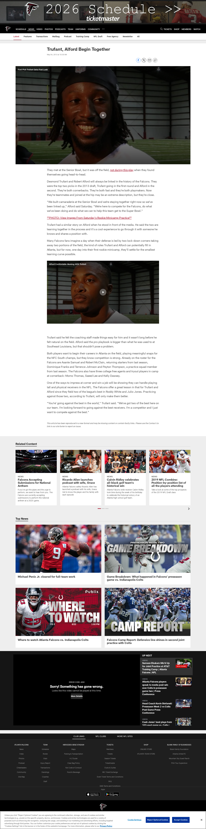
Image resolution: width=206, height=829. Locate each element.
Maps (73, 749)
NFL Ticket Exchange (110, 772)
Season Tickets (110, 758)
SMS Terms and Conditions (110, 786)
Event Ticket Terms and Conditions (110, 777)
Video (21, 754)
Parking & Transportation (73, 754)
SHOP (146, 745)
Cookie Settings (134, 820)
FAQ (110, 781)
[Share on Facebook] (138, 62)
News (21, 749)
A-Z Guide (73, 758)
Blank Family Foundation (179, 749)
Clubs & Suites (110, 768)
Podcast (21, 763)
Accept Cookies (181, 820)
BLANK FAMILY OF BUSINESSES (179, 745)
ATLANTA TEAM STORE (146, 754)
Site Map (21, 777)
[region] (103, 820)
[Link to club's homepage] (7, 28)
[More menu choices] (103, 29)
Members (110, 749)
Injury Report (45, 763)
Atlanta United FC (179, 754)
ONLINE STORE (146, 749)
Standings (45, 772)
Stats (45, 758)
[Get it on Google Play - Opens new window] (112, 795)
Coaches (45, 777)
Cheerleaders (21, 768)
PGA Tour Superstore (179, 763)
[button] (103, 115)
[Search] (161, 29)
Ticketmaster (110, 763)
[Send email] (149, 62)
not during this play (121, 170)
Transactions (45, 768)
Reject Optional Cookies (157, 820)
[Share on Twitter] (144, 62)
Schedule (45, 749)
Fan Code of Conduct (73, 768)
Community (21, 772)
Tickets (110, 754)
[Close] (201, 820)
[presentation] (189, 509)
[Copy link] (155, 60)
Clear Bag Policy (73, 763)
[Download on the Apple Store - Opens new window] (93, 794)
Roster (45, 754)
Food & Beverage (73, 772)
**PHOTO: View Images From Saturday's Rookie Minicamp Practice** (89, 217)
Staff (45, 781)
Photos (21, 758)
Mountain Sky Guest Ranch (179, 758)
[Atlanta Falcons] (103, 807)
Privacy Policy (106, 826)
